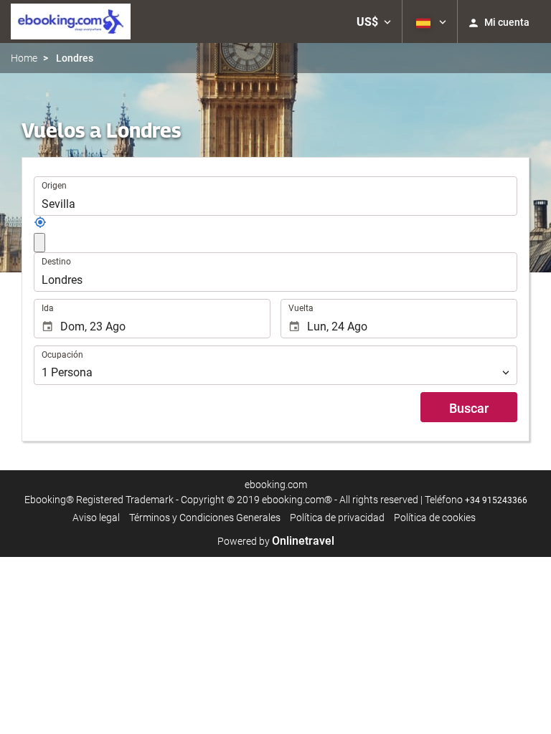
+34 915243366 (496, 500)
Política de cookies (435, 517)
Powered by (275, 541)
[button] (374, 21)
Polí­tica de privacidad (337, 517)
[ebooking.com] (71, 21)
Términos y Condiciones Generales (205, 517)
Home (24, 58)
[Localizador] (40, 225)
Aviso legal (96, 517)
